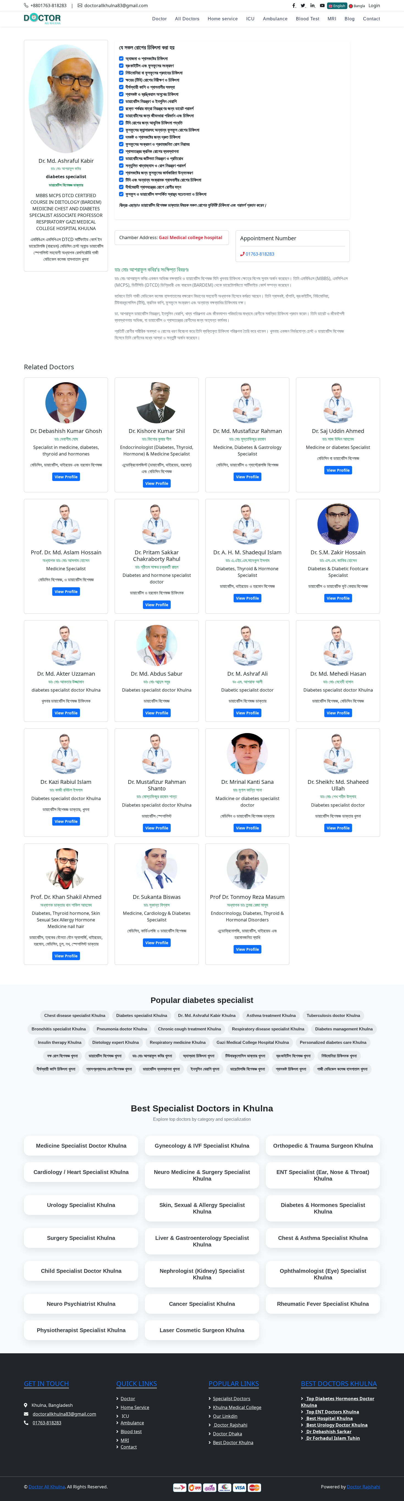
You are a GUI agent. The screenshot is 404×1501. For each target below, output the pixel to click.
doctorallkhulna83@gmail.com (116, 5)
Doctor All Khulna (47, 1487)
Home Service (135, 1407)
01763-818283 (260, 254)
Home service (223, 18)
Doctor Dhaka (227, 1434)
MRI (332, 18)
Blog (350, 18)
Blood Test (307, 18)
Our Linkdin (225, 1416)
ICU (250, 18)
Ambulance (275, 18)
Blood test (131, 1432)
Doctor (159, 18)
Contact (371, 18)
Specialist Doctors (231, 1399)
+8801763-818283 (49, 5)
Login (374, 5)
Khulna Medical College (237, 1407)
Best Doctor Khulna (233, 1442)
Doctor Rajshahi (230, 1425)
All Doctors (187, 18)
